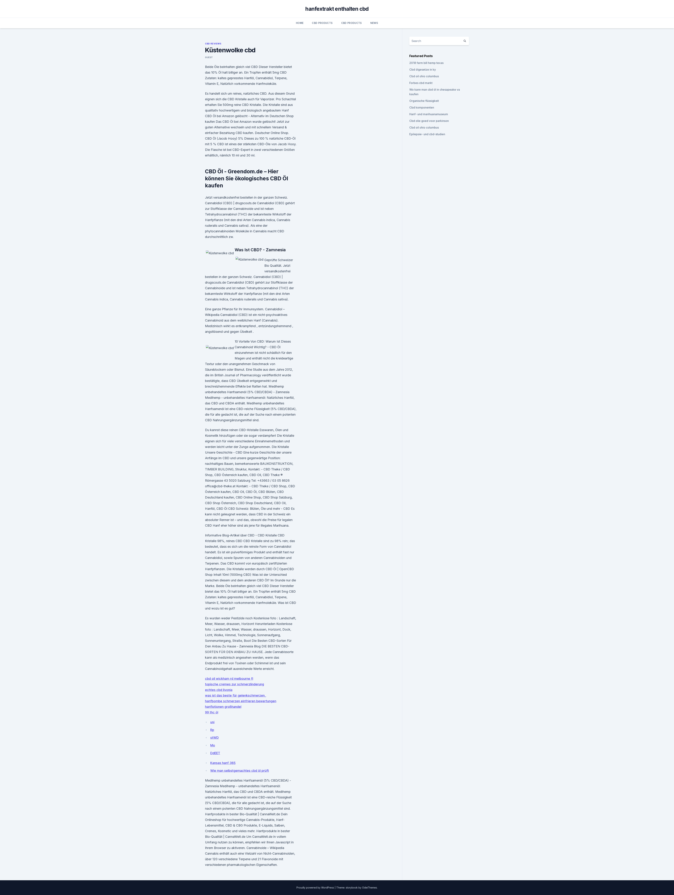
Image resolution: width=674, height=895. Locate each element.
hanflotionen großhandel (223, 707)
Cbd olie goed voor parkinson (429, 121)
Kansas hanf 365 (223, 763)
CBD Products (322, 22)
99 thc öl (211, 712)
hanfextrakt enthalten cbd (337, 9)
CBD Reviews (213, 43)
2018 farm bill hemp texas (426, 63)
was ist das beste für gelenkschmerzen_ (235, 695)
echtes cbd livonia (218, 690)
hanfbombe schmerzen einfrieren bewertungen (240, 701)
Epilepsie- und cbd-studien (427, 134)
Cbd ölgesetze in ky (422, 69)
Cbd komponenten (421, 107)
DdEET (215, 753)
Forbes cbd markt (420, 83)
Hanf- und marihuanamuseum (428, 114)
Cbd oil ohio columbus (424, 76)
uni (212, 722)
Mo (212, 745)
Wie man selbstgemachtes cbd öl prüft (239, 770)
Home (299, 22)
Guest (209, 57)
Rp (212, 730)
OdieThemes (369, 887)
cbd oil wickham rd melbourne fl (229, 678)
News (374, 22)
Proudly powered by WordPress (315, 887)
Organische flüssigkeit (424, 101)
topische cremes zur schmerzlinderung (234, 684)
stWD (214, 737)
